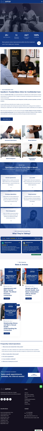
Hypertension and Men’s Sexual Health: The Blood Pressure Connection (10, 292)
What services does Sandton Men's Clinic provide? (13, 346)
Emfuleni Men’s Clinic (5, 418)
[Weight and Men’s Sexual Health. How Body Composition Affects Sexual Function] (32, 277)
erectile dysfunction (12, 99)
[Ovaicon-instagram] (10, 399)
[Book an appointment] (39, 43)
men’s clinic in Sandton (15, 96)
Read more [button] (14, 251)
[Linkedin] (2, 399)
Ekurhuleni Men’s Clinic (5, 417)
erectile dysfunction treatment (7, 351)
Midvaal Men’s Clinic (4, 423)
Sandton (27, 110)
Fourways (35, 110)
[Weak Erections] (32, 204)
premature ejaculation (32, 99)
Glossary (26, 402)
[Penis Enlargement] (10, 221)
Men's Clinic (17, 270)
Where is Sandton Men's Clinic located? (11, 354)
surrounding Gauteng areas (7, 112)
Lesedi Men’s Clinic (4, 420)
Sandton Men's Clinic (8, 286)
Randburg (39, 110)
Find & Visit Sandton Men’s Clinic (7, 412)
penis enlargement (19, 99)
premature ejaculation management (19, 351)
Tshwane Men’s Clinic (5, 415)
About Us (26, 392)
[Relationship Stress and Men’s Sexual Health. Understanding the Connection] (11, 312)
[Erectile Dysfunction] (10, 187)
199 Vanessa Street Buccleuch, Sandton (12, 104)
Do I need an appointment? (8, 356)
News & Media (27, 400)
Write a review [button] (37, 238)
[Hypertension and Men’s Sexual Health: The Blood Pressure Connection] (11, 277)
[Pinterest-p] (7, 399)
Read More (21, 22)
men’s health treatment (32, 94)
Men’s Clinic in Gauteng (29, 394)
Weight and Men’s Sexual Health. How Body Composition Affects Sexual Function (32, 292)
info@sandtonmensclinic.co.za (31, 415)
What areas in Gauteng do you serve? (10, 361)
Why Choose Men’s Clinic (29, 396)
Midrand (30, 110)
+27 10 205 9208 (29, 412)
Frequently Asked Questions (30, 399)
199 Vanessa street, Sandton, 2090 (32, 417)
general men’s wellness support (34, 351)
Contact (26, 397)
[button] (21, 347)
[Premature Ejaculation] (10, 204)
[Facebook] (4, 399)
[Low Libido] (32, 187)
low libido (26, 99)
